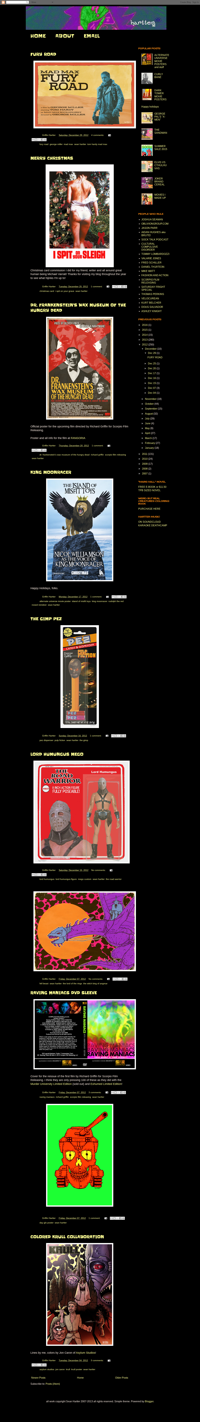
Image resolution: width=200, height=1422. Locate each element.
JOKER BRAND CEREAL (159, 181)
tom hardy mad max (97, 144)
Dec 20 (152, 368)
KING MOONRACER (50, 472)
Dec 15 (152, 383)
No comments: (98, 870)
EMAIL (92, 36)
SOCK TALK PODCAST (154, 239)
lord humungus (47, 879)
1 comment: (97, 286)
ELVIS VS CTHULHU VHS (160, 165)
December (151, 348)
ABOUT (64, 36)
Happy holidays (150, 106)
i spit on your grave (64, 291)
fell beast (44, 983)
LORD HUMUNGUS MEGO (56, 754)
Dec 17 (152, 373)
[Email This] (33, 139)
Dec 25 (152, 363)
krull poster (76, 1369)
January (150, 448)
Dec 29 (152, 353)
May (147, 428)
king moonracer (99, 601)
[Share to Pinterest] (45, 139)
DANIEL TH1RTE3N (152, 266)
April (148, 433)
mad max (68, 144)
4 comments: (98, 135)
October (149, 403)
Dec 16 (152, 378)
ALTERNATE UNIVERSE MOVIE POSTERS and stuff (161, 61)
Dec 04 (152, 393)
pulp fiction (60, 740)
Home (80, 1377)
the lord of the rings (72, 983)
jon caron (60, 1369)
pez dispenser (46, 740)
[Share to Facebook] (42, 139)
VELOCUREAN (150, 298)
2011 (145, 454)
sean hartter (80, 144)
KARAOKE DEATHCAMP (152, 525)
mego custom (84, 879)
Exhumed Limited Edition (106, 1084)
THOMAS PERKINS (152, 294)
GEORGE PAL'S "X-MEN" (159, 116)
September (151, 408)
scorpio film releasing (115, 454)
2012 (145, 344)
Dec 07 (152, 388)
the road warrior (114, 879)
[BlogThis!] (36, 139)
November (151, 399)
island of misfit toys (81, 601)
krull (68, 1369)
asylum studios (47, 1369)
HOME (38, 36)
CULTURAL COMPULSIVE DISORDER (149, 246)
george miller (56, 144)
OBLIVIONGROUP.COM (154, 223)
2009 (145, 464)
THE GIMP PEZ (46, 618)
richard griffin (97, 454)
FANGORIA (78, 438)
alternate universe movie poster (55, 601)
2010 (145, 458)
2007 (145, 473)
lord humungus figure (66, 879)
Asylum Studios (85, 1352)
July (147, 418)
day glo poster (46, 1222)
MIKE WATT (148, 271)
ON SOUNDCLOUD (149, 521)
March (148, 438)
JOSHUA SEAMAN (152, 219)
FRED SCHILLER (151, 262)
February (150, 443)
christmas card (47, 291)
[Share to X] (39, 139)
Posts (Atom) (53, 1384)
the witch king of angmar (95, 983)
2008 (145, 468)
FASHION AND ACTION (154, 275)
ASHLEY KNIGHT (151, 311)
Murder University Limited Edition (51, 1084)
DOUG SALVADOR (152, 307)
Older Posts (121, 1377)
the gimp (84, 740)
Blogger (149, 1401)
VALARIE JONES (151, 258)
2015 (145, 330)
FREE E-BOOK (146, 487)
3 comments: (95, 1092)
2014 (145, 335)
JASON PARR (149, 228)
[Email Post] (109, 135)
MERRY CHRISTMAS (51, 158)
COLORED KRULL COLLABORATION (67, 1236)
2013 (145, 339)
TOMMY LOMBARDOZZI (155, 254)
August (149, 413)
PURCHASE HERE (149, 508)
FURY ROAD (43, 54)
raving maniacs (47, 1097)
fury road (44, 144)
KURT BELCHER (151, 302)
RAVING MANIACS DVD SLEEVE (63, 992)
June (148, 423)
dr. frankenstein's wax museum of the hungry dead (65, 454)
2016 (145, 325)
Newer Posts (38, 1377)
